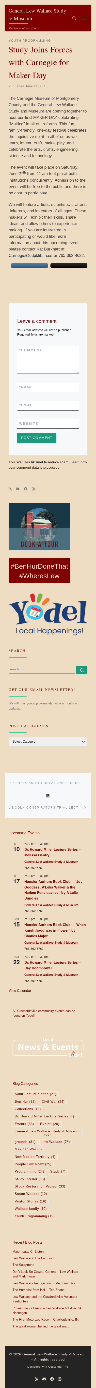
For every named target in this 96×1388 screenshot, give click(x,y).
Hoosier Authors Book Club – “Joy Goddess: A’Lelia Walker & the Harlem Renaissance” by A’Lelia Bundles (53, 889)
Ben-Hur (25, 1101)
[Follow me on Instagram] (33, 489)
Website (28, 423)
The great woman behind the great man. (41, 1326)
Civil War (53, 1101)
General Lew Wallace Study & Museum (51, 861)
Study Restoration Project (40, 1186)
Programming (29, 1171)
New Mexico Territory (35, 1157)
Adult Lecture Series (35, 1094)
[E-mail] (17, 489)
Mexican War (28, 1149)
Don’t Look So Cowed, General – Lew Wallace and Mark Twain (45, 1274)
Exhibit (49, 1124)
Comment (30, 350)
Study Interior (30, 1179)
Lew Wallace (56, 1142)
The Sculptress (23, 1265)
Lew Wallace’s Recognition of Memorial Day (44, 1283)
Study (57, 1171)
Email (26, 405)
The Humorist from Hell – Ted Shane (38, 1290)
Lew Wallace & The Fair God (33, 1258)
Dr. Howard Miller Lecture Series (44, 1116)
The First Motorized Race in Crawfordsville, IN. (46, 1319)
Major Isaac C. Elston (28, 1251)
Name (26, 387)
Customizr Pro (58, 1366)
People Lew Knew (33, 1164)
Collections (28, 1109)
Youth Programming (35, 1216)
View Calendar (20, 990)
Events (24, 1124)
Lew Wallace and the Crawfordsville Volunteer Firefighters (45, 1299)
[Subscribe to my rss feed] (10, 489)
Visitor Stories (30, 1201)
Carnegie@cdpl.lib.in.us (30, 255)
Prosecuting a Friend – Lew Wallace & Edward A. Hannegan (47, 1311)
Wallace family (31, 1209)
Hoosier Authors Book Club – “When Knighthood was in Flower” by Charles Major (55, 930)
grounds (25, 1142)
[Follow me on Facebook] (25, 489)
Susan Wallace (31, 1194)
